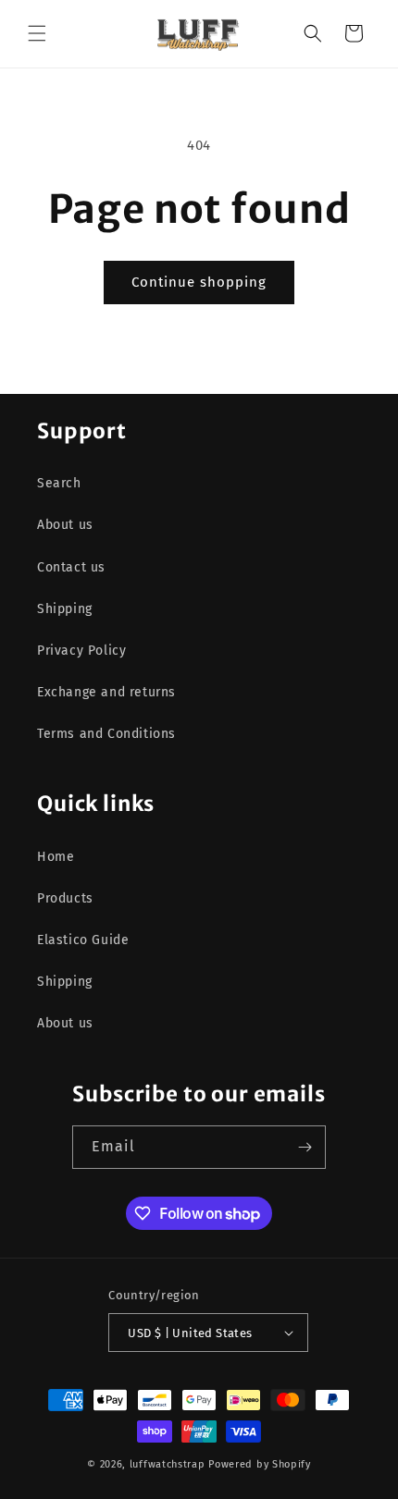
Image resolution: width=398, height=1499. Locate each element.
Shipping (65, 609)
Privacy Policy (81, 650)
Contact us (71, 567)
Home (55, 857)
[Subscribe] (304, 1147)
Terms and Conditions (106, 734)
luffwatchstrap (167, 1464)
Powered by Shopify (259, 1464)
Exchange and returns (106, 692)
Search (59, 483)
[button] (37, 33)
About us (65, 525)
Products (65, 898)
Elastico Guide (83, 940)
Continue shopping (199, 282)
